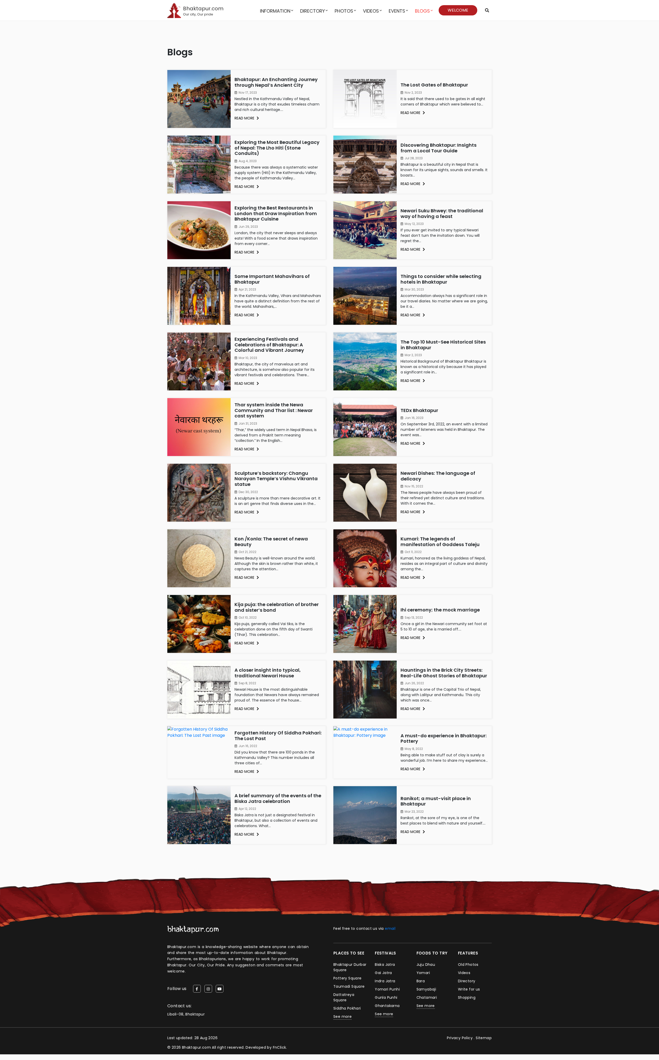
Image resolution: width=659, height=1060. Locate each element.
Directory (312, 11)
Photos (344, 11)
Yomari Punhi (387, 989)
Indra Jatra (385, 981)
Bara (421, 981)
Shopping (466, 997)
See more (342, 1016)
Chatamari (427, 997)
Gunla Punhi (386, 997)
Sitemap (484, 1037)
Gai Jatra (383, 972)
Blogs (422, 11)
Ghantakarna (387, 1005)
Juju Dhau (426, 964)
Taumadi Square (349, 986)
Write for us (469, 989)
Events (397, 11)
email (390, 928)
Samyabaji (426, 989)
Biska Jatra (385, 964)
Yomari (423, 972)
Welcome (458, 10)
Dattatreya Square (343, 997)
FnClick (279, 1047)
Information (275, 11)
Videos (371, 11)
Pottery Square (347, 978)
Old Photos (468, 964)
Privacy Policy (460, 1037)
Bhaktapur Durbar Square (349, 967)
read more (245, 118)
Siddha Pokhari (347, 1008)
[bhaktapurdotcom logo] (193, 929)
